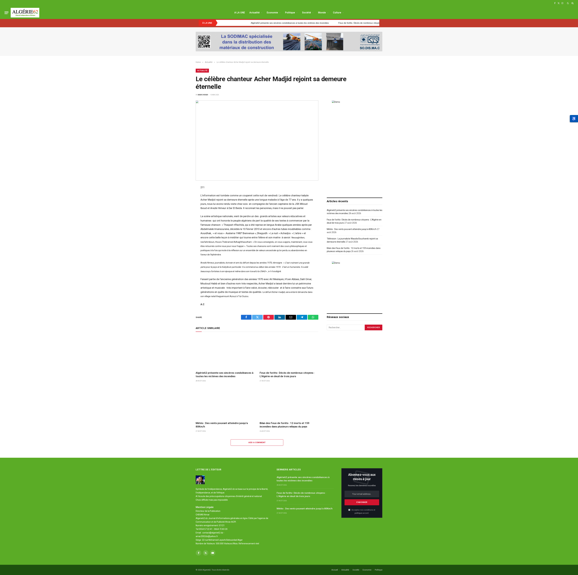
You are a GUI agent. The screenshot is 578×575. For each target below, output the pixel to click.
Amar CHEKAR (203, 95)
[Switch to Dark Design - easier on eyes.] (568, 3)
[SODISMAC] (289, 41)
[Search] (572, 3)
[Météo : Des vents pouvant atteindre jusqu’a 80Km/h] (225, 402)
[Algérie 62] (25, 12)
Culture (337, 12)
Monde (322, 12)
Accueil (334, 570)
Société (306, 12)
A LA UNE (239, 12)
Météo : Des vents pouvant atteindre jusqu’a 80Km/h (222, 425)
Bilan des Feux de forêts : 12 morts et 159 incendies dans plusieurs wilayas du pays (284, 425)
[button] (574, 118)
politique (358, 513)
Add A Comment (257, 442)
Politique (290, 12)
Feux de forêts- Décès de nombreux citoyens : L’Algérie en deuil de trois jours (344, 23)
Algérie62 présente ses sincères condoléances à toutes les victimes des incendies (259, 23)
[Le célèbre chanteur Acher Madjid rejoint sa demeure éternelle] (257, 140)
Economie (272, 12)
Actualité (254, 12)
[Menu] (6, 12)
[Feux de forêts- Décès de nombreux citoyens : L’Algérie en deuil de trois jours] (289, 352)
